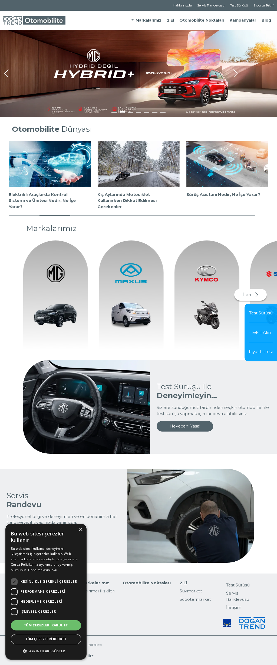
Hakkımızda (182, 5)
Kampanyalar (243, 20)
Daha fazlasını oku (42, 570)
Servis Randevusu (211, 5)
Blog (266, 20)
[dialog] (46, 592)
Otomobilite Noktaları (201, 20)
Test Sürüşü (239, 5)
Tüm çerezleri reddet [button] (46, 639)
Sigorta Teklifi (263, 5)
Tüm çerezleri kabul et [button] (46, 625)
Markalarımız (148, 20)
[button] (6, 73)
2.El (170, 20)
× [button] (80, 530)
